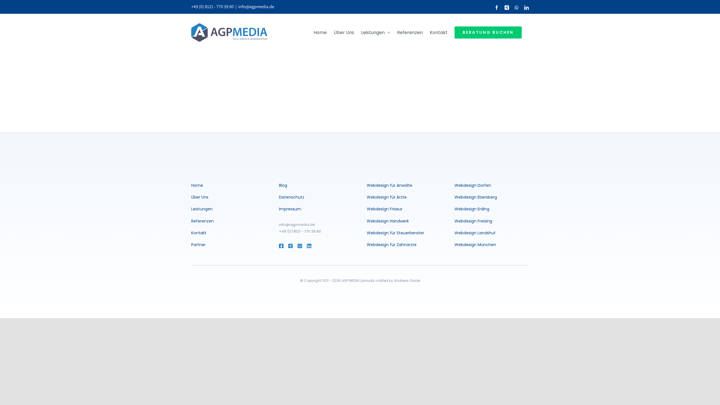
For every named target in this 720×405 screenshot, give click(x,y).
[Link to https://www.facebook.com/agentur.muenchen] (281, 245)
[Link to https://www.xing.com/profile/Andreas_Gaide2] (290, 245)
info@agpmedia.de (256, 7)
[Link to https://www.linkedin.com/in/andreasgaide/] (317, 245)
